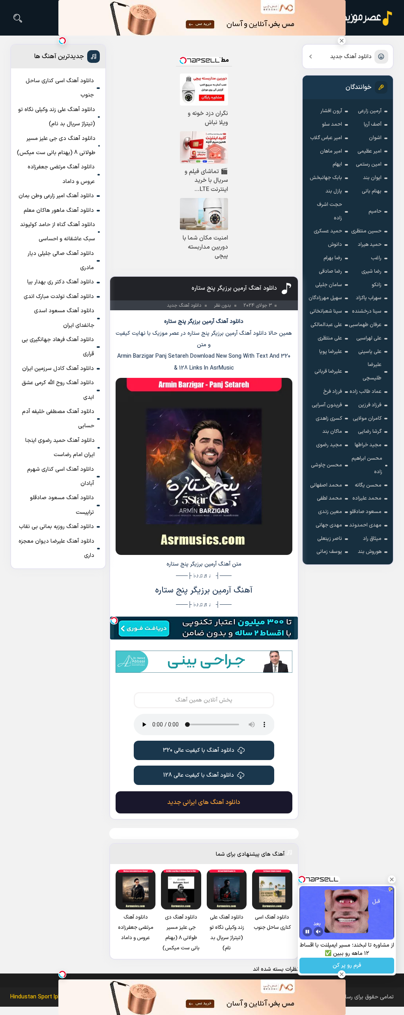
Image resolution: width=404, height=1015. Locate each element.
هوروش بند (370, 552)
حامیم (375, 211)
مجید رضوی (329, 445)
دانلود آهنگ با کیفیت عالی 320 (198, 750)
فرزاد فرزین (370, 405)
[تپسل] (114, 620)
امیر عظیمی (369, 151)
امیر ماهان (331, 151)
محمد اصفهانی (326, 485)
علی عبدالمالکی (326, 325)
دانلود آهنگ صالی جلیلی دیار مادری (61, 260)
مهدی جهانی (329, 525)
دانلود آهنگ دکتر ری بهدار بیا (60, 282)
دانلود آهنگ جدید (351, 57)
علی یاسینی (370, 352)
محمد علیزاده (367, 498)
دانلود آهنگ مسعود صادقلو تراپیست (62, 505)
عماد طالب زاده (366, 392)
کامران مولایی (367, 419)
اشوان (375, 138)
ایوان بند (372, 178)
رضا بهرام (333, 258)
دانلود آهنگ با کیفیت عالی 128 (198, 775)
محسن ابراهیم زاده (367, 465)
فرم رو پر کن (347, 966)
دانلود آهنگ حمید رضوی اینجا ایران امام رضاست (60, 447)
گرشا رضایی (370, 432)
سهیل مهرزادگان (325, 298)
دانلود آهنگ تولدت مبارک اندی (59, 296)
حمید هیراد (370, 245)
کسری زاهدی (329, 419)
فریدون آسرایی (327, 405)
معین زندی (330, 512)
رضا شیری (371, 271)
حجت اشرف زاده (329, 211)
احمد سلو (332, 124)
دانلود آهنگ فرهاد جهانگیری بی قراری (58, 347)
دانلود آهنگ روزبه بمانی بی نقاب (56, 527)
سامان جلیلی (328, 285)
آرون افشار (331, 111)
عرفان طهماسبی (365, 325)
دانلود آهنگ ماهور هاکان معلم (59, 210)
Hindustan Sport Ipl (34, 997)
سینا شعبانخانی (326, 311)
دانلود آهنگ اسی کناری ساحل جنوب (60, 88)
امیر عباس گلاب (326, 138)
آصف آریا (373, 124)
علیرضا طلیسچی (372, 371)
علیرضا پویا (330, 352)
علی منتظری (330, 338)
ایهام (337, 164)
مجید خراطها (368, 445)
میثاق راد (372, 539)
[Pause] (307, 931)
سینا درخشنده (367, 311)
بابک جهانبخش (326, 178)
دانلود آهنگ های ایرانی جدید (203, 802)
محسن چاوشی (326, 465)
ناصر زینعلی (329, 539)
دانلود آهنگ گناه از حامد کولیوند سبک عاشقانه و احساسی (57, 232)
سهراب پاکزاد (369, 298)
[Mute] (318, 931)
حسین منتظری (366, 231)
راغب (376, 258)
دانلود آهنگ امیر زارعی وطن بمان (56, 196)
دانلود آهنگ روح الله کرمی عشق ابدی (58, 390)
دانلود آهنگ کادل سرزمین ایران (58, 368)
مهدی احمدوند (365, 525)
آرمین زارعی (370, 111)
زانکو (377, 285)
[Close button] (342, 41)
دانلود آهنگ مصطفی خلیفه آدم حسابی (58, 419)
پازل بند (333, 191)
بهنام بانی (372, 191)
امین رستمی (369, 164)
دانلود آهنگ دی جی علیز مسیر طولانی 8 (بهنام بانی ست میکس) (56, 145)
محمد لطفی (329, 498)
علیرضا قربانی (328, 371)
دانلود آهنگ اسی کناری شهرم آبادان (60, 476)
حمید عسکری (328, 231)
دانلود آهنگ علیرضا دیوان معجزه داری (56, 548)
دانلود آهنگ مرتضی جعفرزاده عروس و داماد (61, 174)
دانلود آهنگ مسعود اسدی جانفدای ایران (64, 318)
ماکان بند (332, 432)
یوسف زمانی (329, 552)
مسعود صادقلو (366, 512)
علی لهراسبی (369, 338)
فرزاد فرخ (332, 392)
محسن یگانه (368, 485)
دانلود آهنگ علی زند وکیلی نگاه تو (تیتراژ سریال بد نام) (56, 117)
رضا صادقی (330, 271)
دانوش (335, 245)
